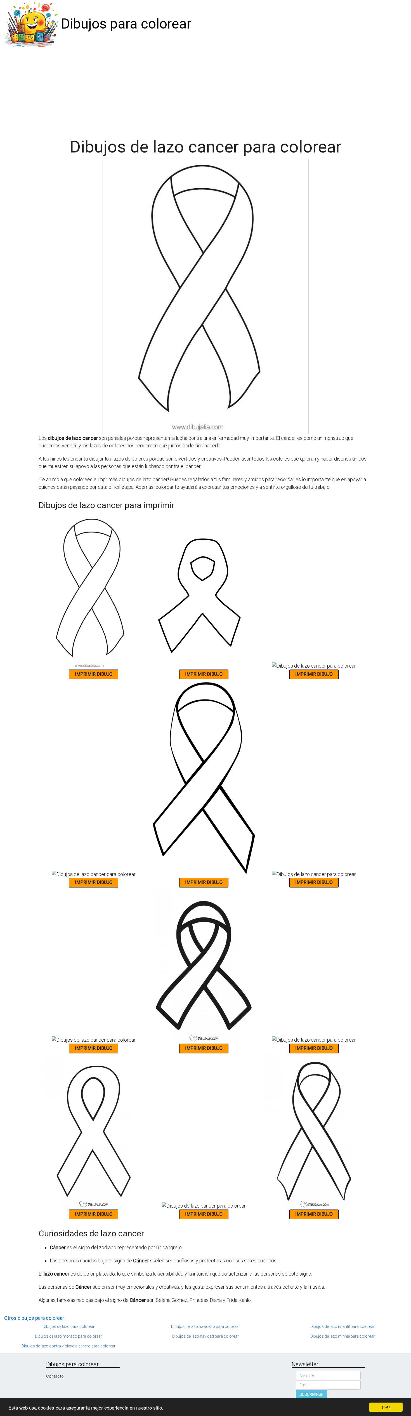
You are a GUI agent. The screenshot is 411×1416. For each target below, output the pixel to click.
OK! (386, 1407)
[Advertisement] (205, 90)
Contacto (55, 1376)
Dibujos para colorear (126, 24)
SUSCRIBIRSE (311, 1394)
